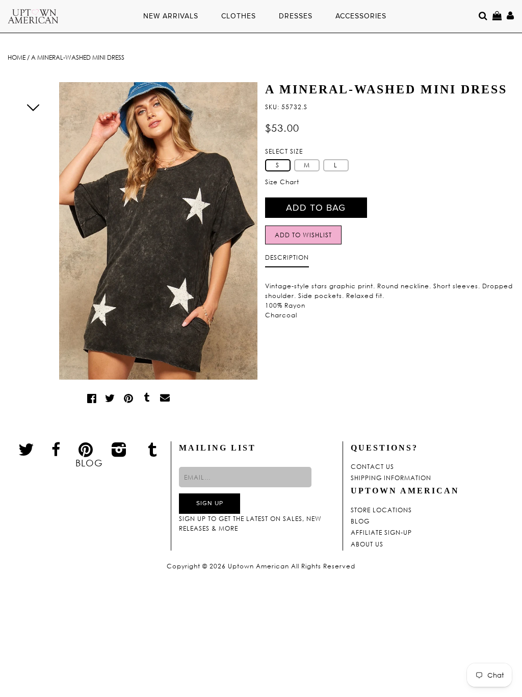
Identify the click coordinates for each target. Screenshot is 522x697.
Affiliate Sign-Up (381, 533)
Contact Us (372, 467)
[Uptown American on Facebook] (56, 449)
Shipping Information (391, 478)
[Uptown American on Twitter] (26, 449)
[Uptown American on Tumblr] (153, 449)
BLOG (89, 462)
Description (287, 257)
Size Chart (282, 182)
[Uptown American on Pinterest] (86, 449)
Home (16, 57)
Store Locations (381, 510)
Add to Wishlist (303, 235)
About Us (367, 544)
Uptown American (258, 566)
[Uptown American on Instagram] (119, 449)
